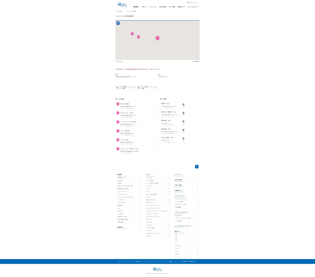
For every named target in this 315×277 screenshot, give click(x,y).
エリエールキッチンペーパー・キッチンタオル (156, 211)
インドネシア (178, 245)
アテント (148, 191)
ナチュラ (148, 188)
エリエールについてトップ (181, 198)
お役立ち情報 (162, 6)
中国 (176, 234)
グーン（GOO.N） (150, 180)
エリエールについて (193, 6)
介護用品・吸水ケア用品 (123, 188)
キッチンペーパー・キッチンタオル (125, 197)
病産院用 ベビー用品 (122, 216)
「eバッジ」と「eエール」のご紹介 (183, 218)
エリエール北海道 (150, 227)
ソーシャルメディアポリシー (148, 261)
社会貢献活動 (178, 207)
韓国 (176, 240)
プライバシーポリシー (162, 261)
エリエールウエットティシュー (153, 216)
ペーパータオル (121, 199)
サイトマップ (177, 261)
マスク (119, 208)
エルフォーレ (149, 222)
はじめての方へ (178, 215)
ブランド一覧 (149, 177)
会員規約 (171, 261)
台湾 (176, 237)
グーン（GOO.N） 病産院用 (152, 183)
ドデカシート (149, 230)
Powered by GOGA (119, 61)
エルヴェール (149, 225)
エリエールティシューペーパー (153, 205)
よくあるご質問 (178, 221)
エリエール (123, 4)
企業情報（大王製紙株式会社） (189, 261)
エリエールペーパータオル (152, 213)
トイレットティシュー (123, 194)
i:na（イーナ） (149, 219)
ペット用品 (120, 213)
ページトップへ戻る (197, 166)
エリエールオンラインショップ (183, 226)
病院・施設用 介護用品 (123, 219)
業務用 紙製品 (121, 222)
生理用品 (120, 183)
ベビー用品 (120, 180)
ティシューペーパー (122, 191)
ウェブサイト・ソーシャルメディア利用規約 (130, 261)
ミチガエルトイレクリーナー (152, 233)
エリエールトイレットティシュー (153, 208)
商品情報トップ (121, 177)
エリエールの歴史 (179, 201)
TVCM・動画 (171, 6)
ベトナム (177, 248)
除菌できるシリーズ (150, 199)
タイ (176, 242)
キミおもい (148, 236)
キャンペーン (153, 6)
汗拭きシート (121, 211)
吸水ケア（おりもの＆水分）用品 (125, 185)
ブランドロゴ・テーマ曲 (180, 204)
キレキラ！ (148, 197)
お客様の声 (120, 227)
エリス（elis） (149, 185)
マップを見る (119, 11)
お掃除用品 (120, 205)
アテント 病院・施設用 (151, 194)
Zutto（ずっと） (150, 202)
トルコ (176, 251)
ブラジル (177, 253)
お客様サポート (181, 6)
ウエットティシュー (122, 202)
